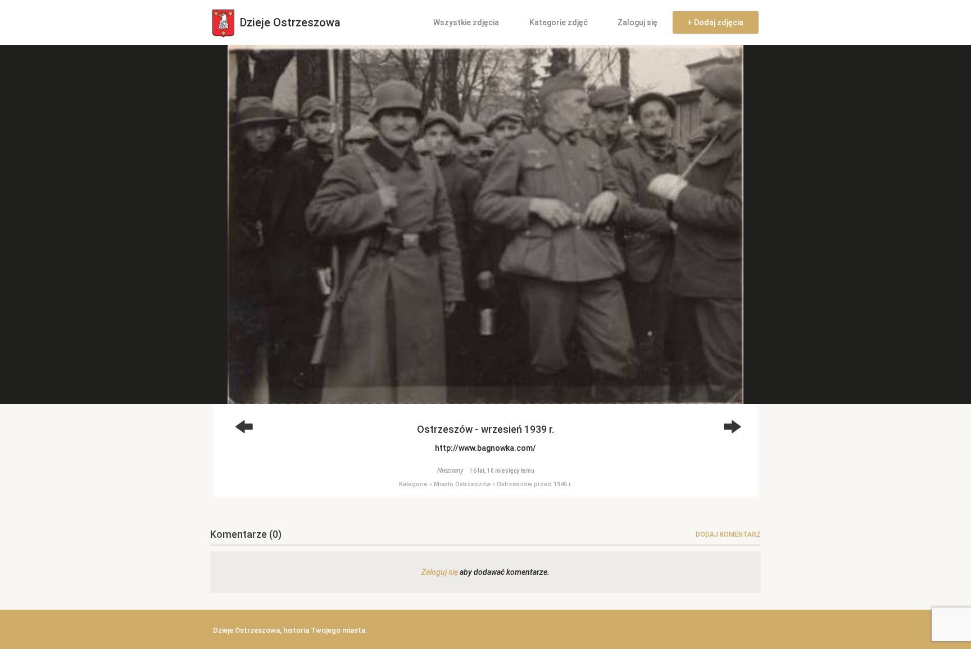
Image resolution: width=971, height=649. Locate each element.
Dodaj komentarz (728, 534)
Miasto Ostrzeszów (462, 484)
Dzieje (289, 22)
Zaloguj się (637, 22)
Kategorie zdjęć (558, 22)
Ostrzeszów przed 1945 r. (534, 484)
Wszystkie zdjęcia (466, 22)
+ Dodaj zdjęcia (715, 22)
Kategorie (413, 484)
